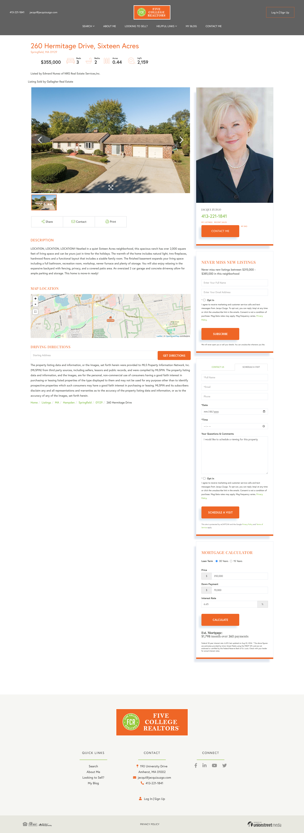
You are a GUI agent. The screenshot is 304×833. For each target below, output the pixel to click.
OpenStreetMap (172, 336)
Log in (274, 12)
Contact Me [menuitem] (214, 26)
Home (34, 402)
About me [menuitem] (109, 26)
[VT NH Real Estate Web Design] (264, 824)
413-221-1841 (17, 12)
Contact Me (220, 231)
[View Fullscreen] (35, 311)
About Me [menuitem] (93, 772)
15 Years (237, 561)
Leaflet (159, 336)
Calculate (220, 620)
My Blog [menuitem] (191, 26)
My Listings (207, 222)
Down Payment (209, 584)
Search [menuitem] (87, 26)
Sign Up (284, 12)
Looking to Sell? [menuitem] (136, 26)
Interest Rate (208, 598)
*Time (204, 419)
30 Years (223, 561)
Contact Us (218, 367)
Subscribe (220, 334)
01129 (99, 402)
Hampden (69, 402)
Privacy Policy (247, 524)
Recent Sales (220, 222)
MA (57, 402)
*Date (204, 405)
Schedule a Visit (251, 367)
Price (204, 570)
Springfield (85, 402)
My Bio (244, 226)
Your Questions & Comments (217, 433)
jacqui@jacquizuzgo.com (44, 12)
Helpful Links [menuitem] (165, 26)
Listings (46, 402)
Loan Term (207, 561)
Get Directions (174, 355)
